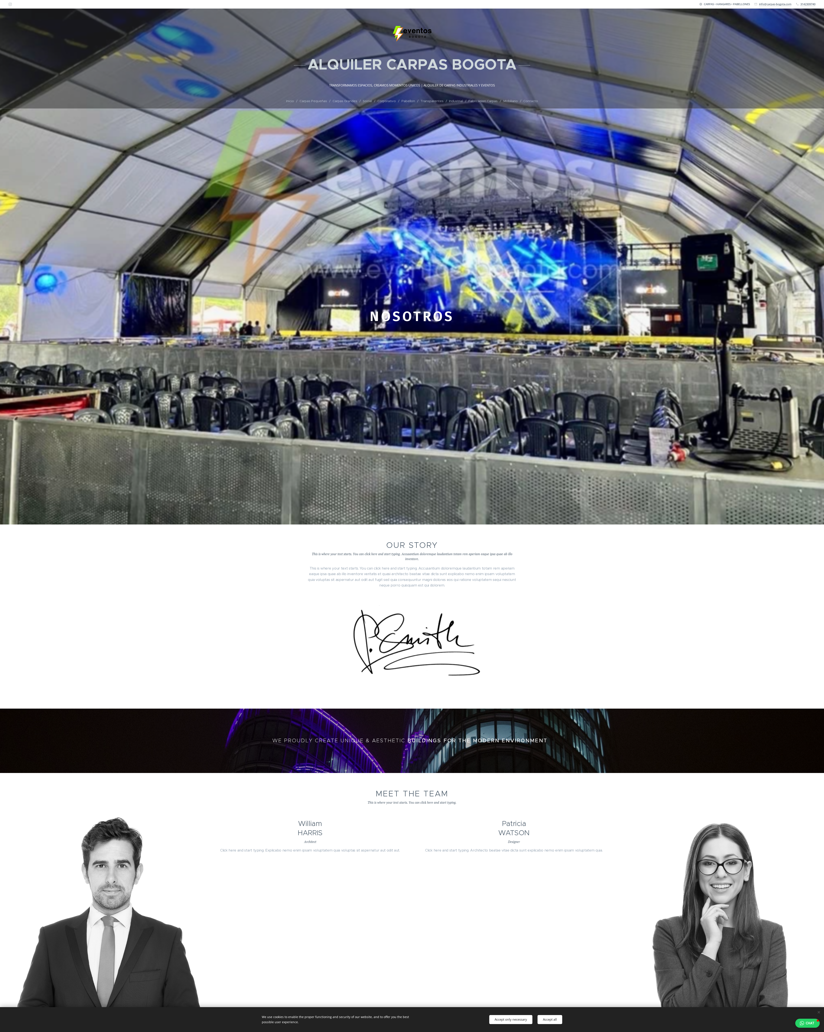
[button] (807, 1023)
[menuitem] (291, 101)
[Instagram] (10, 4)
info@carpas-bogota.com (775, 4)
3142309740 (807, 4)
